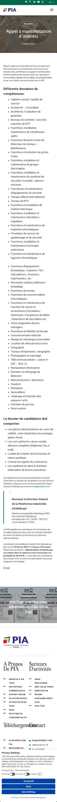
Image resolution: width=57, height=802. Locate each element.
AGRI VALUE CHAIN (44, 687)
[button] (51, 9)
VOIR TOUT (40, 706)
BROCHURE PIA (16, 748)
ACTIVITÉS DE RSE (18, 698)
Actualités (28, 24)
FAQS (11, 710)
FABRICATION (41, 691)
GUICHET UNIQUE (17, 695)
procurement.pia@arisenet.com (35, 486)
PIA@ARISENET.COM (42, 740)
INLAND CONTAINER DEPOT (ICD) (44, 698)
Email (6, 567)
